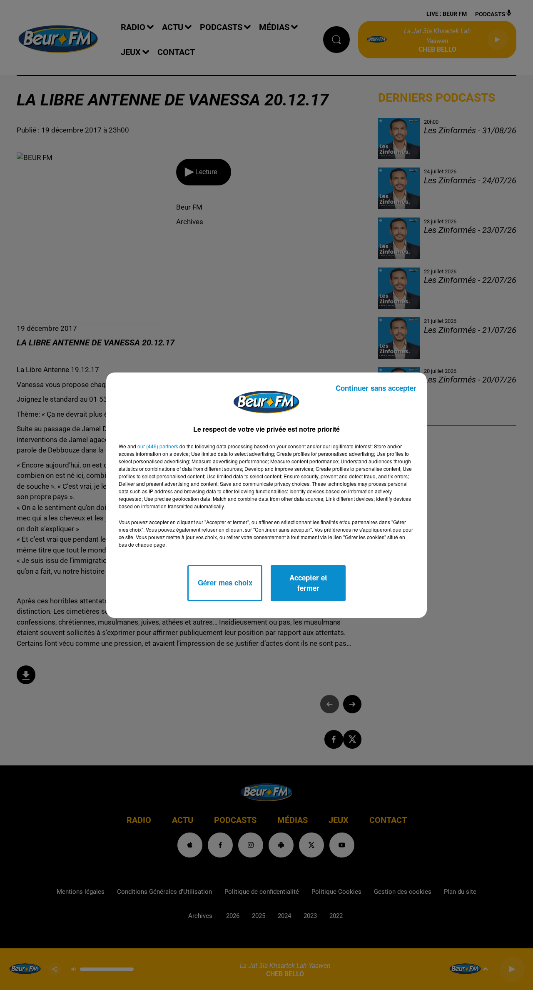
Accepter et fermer (308, 582)
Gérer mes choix (225, 583)
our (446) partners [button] (157, 446)
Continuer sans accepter (376, 388)
